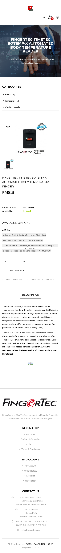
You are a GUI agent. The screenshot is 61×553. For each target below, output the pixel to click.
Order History (30, 471)
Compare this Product (42, 280)
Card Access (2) (12, 107)
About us (30, 434)
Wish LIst (30, 475)
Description (30, 294)
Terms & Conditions (30, 449)
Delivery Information (30, 439)
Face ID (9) (10, 94)
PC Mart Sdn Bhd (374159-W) (39, 544)
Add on (6, 230)
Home (30, 56)
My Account (30, 465)
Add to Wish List (14, 280)
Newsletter (30, 480)
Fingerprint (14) (12, 101)
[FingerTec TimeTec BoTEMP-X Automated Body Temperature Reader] (30, 139)
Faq (30, 444)
